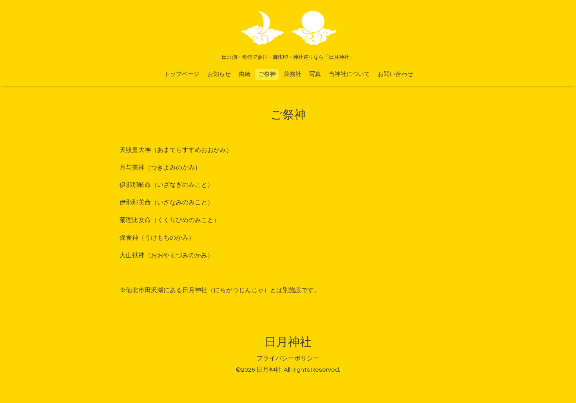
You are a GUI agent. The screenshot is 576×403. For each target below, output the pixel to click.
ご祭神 (267, 74)
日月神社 (288, 342)
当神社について (349, 74)
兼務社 (292, 74)
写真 (315, 74)
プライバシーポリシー (288, 358)
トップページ (181, 74)
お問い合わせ (395, 74)
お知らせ (219, 74)
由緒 (244, 74)
